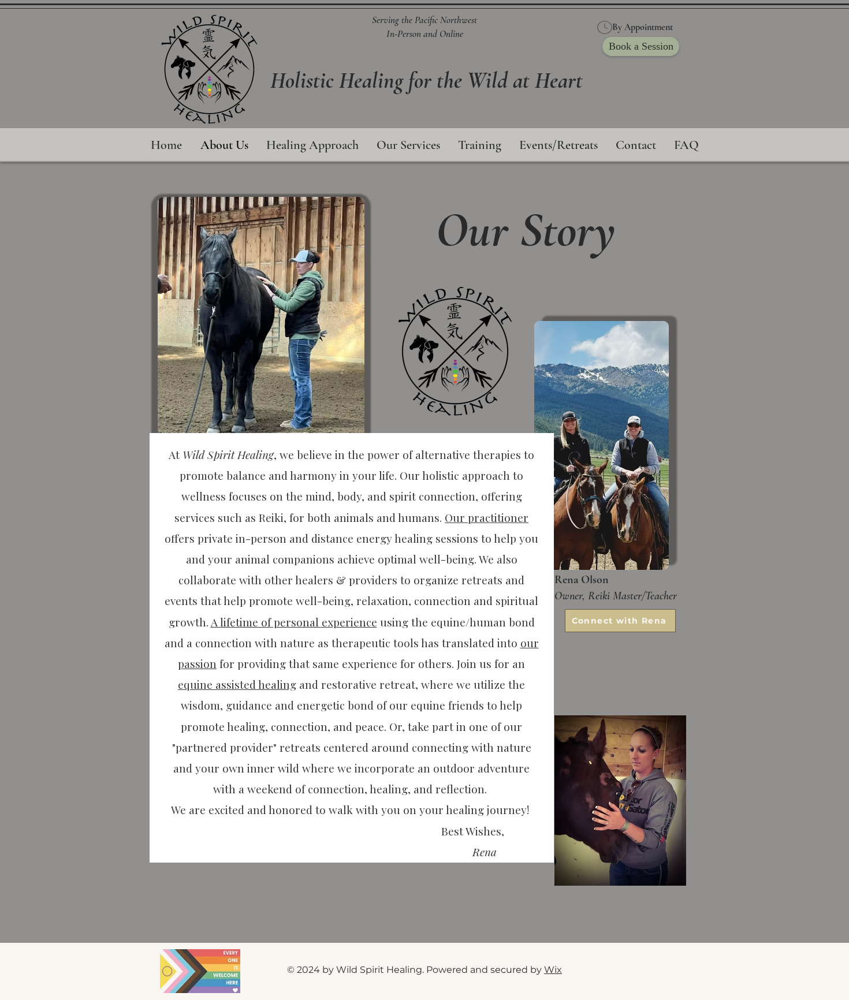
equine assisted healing (237, 684)
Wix (553, 969)
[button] (408, 145)
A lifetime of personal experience (294, 621)
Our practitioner (486, 517)
